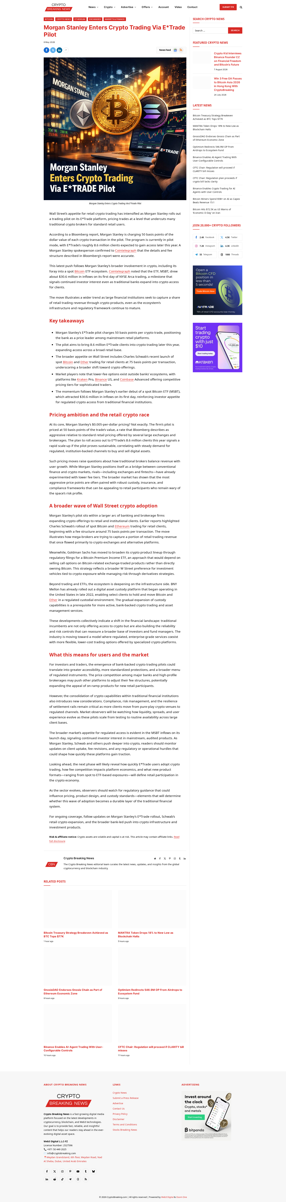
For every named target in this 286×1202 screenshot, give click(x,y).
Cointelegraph (125, 250)
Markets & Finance (115, 19)
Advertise (127, 7)
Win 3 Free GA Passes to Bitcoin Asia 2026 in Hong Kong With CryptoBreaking (228, 84)
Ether (84, 362)
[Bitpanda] (206, 1139)
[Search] (240, 7)
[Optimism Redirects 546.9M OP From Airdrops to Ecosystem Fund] (152, 966)
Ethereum (80, 19)
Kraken (82, 379)
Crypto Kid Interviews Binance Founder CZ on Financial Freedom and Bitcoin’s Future (227, 59)
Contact (192, 7)
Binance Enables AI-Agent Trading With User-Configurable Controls (73, 1048)
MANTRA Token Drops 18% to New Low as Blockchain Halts (145, 934)
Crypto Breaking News (79, 858)
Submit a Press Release (126, 1098)
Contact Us (119, 1108)
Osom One (181, 1197)
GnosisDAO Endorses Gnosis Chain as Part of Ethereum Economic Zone (73, 991)
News (92, 7)
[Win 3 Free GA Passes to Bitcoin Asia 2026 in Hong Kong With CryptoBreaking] (202, 82)
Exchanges (95, 19)
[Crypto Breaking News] (59, 7)
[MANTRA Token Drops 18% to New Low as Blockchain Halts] (152, 909)
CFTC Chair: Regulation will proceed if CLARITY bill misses (151, 1048)
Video (178, 7)
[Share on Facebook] (46, 50)
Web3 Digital (167, 1197)
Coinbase (127, 379)
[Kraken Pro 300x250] (217, 371)
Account (163, 7)
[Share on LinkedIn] (59, 50)
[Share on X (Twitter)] (53, 50)
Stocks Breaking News (125, 1129)
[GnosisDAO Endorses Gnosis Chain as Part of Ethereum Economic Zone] (78, 966)
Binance (101, 379)
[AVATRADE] (217, 314)
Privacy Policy (120, 1113)
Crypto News (64, 19)
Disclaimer (118, 1119)
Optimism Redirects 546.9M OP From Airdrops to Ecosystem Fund (150, 991)
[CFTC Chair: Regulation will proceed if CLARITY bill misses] (152, 1023)
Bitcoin (49, 19)
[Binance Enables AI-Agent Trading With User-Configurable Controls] (78, 1023)
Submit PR (228, 7)
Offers (146, 7)
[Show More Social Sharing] (66, 50)
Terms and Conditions (125, 1124)
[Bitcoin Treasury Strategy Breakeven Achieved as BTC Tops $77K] (78, 909)
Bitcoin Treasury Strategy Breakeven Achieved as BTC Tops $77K (76, 934)
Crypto (108, 7)
